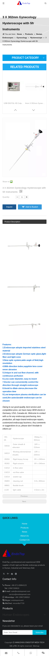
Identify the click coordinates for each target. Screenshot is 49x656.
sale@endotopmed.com (20, 591)
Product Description (12, 222)
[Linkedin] (15, 573)
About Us (24, 536)
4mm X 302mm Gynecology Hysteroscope (35, 103)
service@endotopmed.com (19, 594)
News (24, 532)
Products (25, 528)
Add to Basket (32, 207)
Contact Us (25, 540)
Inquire (9, 207)
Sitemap (36, 646)
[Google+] (8, 573)
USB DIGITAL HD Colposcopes (14, 103)
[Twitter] (4, 573)
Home (24, 524)
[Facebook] (12, 573)
